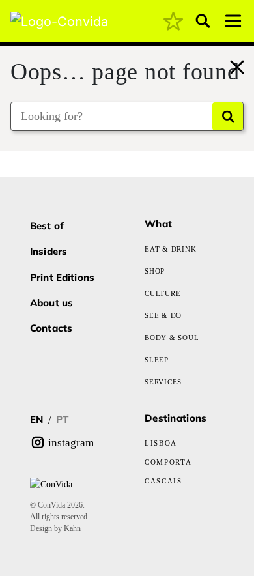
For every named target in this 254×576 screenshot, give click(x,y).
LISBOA (161, 443)
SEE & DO (163, 315)
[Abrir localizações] (236, 58)
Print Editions (62, 277)
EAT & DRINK (170, 249)
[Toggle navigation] (233, 20)
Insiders (48, 251)
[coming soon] (173, 20)
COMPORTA (168, 462)
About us (51, 302)
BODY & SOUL (172, 337)
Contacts (51, 328)
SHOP (155, 271)
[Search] (227, 116)
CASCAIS (163, 481)
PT (62, 419)
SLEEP (157, 360)
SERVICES (163, 382)
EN (36, 419)
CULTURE (162, 293)
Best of (47, 226)
